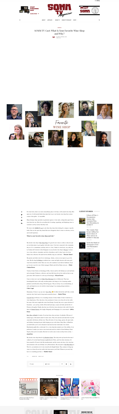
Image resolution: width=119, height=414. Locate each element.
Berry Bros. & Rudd (32, 315)
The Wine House (68, 344)
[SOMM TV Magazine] (59, 10)
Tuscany (66, 250)
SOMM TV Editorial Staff (62, 36)
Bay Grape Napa (44, 243)
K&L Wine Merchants (48, 279)
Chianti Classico (35, 309)
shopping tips (34, 356)
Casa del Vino (30, 297)
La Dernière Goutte (48, 337)
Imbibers (59, 27)
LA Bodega (39, 260)
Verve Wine (49, 292)
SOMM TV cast (39, 228)
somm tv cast (41, 356)
